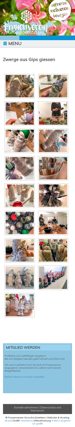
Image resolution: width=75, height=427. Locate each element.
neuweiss (26, 420)
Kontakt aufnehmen (26, 407)
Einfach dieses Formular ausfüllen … (26, 376)
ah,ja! (8, 420)
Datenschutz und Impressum (46, 409)
